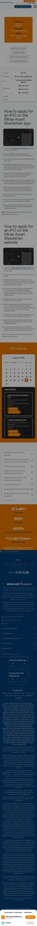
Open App (30, 917)
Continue (30, 923)
